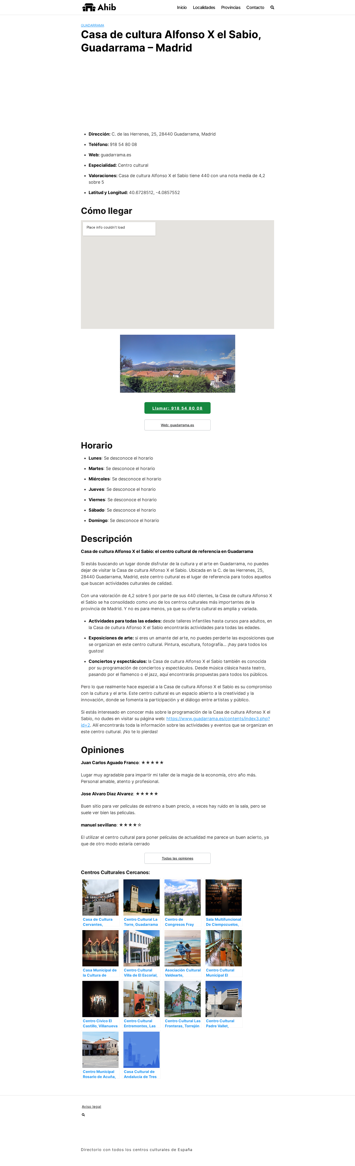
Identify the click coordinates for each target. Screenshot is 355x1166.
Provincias (230, 7)
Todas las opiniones (177, 858)
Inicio (182, 7)
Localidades (204, 7)
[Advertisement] (177, 94)
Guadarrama (92, 25)
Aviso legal (91, 1106)
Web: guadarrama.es (177, 425)
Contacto (255, 7)
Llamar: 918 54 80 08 (177, 408)
